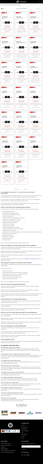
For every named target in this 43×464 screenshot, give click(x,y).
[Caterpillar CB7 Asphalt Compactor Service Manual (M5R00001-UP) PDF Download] (22, 93)
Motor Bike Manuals (4, 448)
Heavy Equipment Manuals (5, 443)
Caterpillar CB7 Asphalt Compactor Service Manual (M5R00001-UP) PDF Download (21, 104)
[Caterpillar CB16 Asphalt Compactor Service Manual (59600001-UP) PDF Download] (36, 93)
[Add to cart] (6, 22)
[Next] (42, 413)
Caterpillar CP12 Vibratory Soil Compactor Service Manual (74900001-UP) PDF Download (21, 30)
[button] (41, 2)
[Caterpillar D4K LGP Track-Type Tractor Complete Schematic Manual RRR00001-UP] (36, 18)
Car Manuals (3, 447)
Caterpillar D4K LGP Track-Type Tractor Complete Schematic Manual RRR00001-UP (35, 30)
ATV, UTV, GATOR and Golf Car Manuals (8, 450)
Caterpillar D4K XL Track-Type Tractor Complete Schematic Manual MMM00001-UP (7, 55)
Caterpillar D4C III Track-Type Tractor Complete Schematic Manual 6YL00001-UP (7, 154)
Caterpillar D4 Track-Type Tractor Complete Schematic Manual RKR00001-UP (36, 154)
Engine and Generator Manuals (6, 445)
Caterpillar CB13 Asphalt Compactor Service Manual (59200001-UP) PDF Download (21, 129)
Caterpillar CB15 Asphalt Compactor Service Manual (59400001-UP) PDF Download (7, 129)
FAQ (22, 432)
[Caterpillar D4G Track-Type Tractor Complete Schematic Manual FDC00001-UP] (36, 43)
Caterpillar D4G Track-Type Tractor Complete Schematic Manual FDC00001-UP (35, 55)
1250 (25, 189)
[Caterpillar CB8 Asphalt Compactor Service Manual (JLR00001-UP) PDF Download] (7, 93)
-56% (17, 12)
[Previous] (1, 413)
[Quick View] (9, 22)
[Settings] (39, 2)
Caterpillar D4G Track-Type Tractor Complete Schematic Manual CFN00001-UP (7, 79)
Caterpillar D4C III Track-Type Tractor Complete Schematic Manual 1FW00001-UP (21, 79)
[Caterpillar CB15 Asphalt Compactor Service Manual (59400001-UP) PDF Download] (7, 117)
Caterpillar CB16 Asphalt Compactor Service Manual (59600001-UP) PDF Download (35, 104)
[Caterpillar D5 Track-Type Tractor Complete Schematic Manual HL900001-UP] (7, 18)
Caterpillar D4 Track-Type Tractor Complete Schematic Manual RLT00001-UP (7, 179)
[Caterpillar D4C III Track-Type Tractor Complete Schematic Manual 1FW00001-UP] (22, 68)
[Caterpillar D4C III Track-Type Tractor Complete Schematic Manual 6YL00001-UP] (7, 142)
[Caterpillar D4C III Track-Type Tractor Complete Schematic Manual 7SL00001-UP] (36, 117)
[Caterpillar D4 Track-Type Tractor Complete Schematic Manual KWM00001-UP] (22, 167)
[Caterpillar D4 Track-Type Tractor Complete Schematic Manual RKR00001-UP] (36, 142)
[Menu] (1, 1)
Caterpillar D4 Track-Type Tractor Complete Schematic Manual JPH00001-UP (21, 154)
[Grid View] (1, 8)
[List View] (3, 8)
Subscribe (24, 449)
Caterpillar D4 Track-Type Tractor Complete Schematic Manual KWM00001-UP (21, 179)
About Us (23, 425)
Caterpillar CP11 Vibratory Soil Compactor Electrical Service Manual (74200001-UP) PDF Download (21, 55)
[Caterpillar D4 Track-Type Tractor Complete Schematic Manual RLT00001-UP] (7, 167)
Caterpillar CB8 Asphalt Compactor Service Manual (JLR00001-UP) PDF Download (7, 104)
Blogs (23, 437)
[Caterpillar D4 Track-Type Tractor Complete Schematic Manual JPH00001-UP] (22, 142)
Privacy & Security (25, 427)
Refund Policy (24, 429)
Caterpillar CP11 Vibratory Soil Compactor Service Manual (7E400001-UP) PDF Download (35, 79)
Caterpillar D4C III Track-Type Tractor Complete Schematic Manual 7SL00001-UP (35, 129)
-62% (3, 12)
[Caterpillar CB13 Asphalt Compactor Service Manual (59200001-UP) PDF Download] (22, 117)
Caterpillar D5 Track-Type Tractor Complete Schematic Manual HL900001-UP (7, 30)
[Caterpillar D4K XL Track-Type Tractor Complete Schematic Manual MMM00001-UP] (7, 43)
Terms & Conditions (25, 430)
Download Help (24, 434)
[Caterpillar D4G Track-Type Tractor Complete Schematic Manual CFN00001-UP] (7, 68)
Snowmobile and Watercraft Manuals (7, 452)
